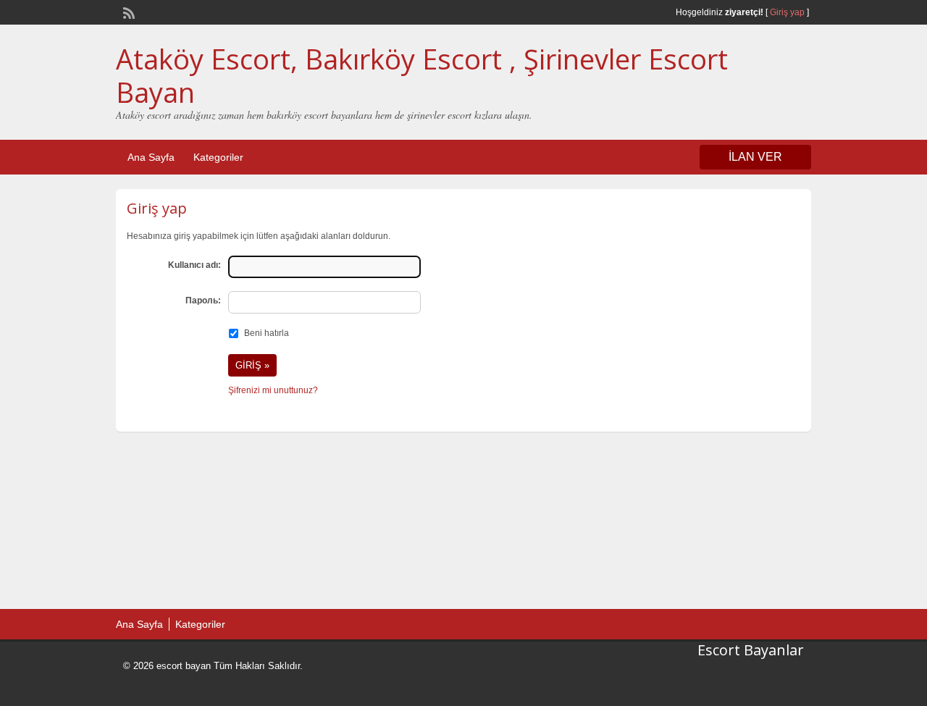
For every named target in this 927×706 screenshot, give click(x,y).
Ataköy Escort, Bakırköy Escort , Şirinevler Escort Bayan (422, 75)
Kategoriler (218, 157)
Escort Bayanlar (750, 650)
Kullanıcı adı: (194, 265)
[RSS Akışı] (127, 11)
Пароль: (203, 300)
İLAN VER (755, 157)
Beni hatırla (266, 333)
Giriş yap (787, 12)
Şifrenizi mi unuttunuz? (273, 390)
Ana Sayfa (151, 157)
